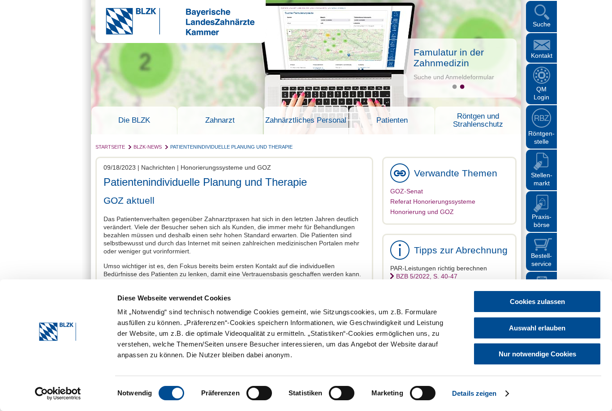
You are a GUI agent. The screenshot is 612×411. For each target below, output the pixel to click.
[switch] (259, 393)
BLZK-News (148, 147)
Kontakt (541, 55)
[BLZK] (174, 33)
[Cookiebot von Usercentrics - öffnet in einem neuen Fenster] (58, 393)
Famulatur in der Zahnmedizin (449, 57)
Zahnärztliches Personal (305, 120)
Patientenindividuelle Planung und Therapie (231, 147)
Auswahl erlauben (537, 328)
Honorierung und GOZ (422, 211)
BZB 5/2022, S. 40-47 (426, 276)
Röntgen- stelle (541, 137)
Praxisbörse (542, 220)
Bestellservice (541, 259)
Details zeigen (474, 393)
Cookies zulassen (537, 301)
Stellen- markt (541, 179)
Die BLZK (134, 120)
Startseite (110, 147)
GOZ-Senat (406, 191)
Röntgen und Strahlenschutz (478, 120)
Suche (542, 24)
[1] (454, 86)
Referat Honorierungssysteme (432, 201)
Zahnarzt (220, 120)
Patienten (392, 120)
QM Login (541, 93)
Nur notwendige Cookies (537, 354)
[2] (462, 86)
